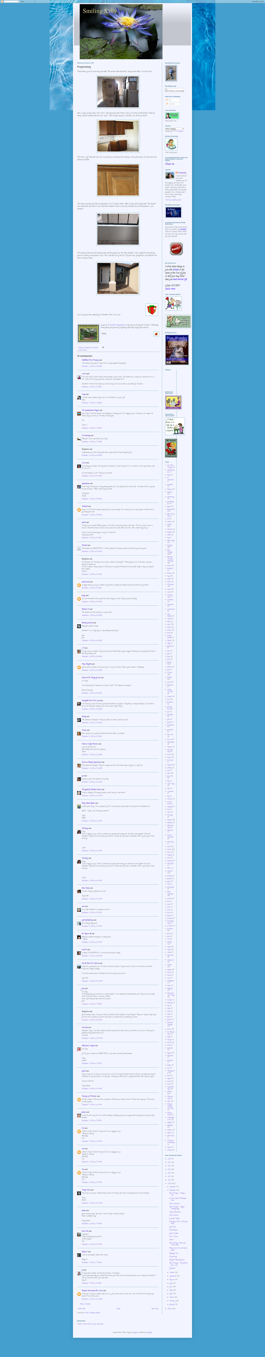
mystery (169, 855)
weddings (170, 1125)
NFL (169, 868)
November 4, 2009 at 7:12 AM (91, 387)
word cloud (170, 1136)
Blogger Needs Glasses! (176, 1260)
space (168, 1017)
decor (168, 624)
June (171, 1287)
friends (169, 696)
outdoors (84, 350)
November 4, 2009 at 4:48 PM (92, 851)
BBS (169, 535)
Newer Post (81, 1309)
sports (169, 1029)
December (173, 1187)
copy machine (169, 615)
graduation (170, 725)
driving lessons (169, 637)
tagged (169, 1053)
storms (169, 1042)
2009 (170, 1183)
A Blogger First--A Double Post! (178, 1222)
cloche (169, 592)
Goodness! (172, 1268)
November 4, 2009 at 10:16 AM (92, 656)
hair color (170, 734)
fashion (169, 667)
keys (168, 781)
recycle (169, 949)
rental (169, 952)
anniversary (170, 497)
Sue (83, 1128)
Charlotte (85, 1027)
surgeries (170, 1048)
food (168, 682)
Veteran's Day (170, 1097)
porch (169, 912)
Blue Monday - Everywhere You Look (178, 1264)
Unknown (85, 506)
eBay (168, 643)
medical (169, 820)
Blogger (149, 1332)
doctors (169, 630)
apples (169, 506)
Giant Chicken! (173, 1233)
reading (169, 942)
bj (82, 1270)
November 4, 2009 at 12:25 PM (92, 796)
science (169, 975)
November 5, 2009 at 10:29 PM (92, 1203)
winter (169, 1133)
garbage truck (169, 708)
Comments (171, 104)
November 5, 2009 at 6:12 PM (92, 1105)
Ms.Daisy (85, 828)
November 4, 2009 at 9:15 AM (91, 538)
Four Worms (173, 1236)
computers (170, 604)
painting (169, 876)
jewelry (169, 768)
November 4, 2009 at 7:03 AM (92, 366)
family (169, 662)
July (171, 1283)
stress (169, 1045)
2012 (169, 1173)
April (171, 1294)
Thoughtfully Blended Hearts (91, 789)
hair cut (169, 739)
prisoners (170, 926)
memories (170, 830)
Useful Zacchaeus (175, 1212)
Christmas (170, 584)
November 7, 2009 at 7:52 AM (92, 1262)
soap (168, 1014)
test (168, 1068)
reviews (169, 965)
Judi (83, 988)
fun (168, 699)
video (168, 1101)
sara (83, 906)
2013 (169, 1169)
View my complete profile (173, 200)
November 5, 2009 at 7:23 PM (92, 1141)
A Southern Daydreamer (116, 325)
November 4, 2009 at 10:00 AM (92, 615)
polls (168, 907)
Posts (170, 100)
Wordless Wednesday (171, 1141)
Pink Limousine (174, 1203)
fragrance (170, 685)
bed (168, 538)
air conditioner (170, 479)
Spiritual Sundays (170, 1023)
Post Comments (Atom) (93, 1313)
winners (169, 1130)
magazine (170, 806)
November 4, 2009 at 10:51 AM (92, 723)
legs (168, 796)
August (172, 1279)
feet (168, 670)
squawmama (85, 483)
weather (169, 1122)
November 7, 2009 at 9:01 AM (91, 1283)
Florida (169, 672)
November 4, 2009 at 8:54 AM (92, 476)
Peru (168, 884)
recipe (169, 947)
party (168, 881)
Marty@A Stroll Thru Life (91, 700)
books (168, 565)
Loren (84, 463)
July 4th (170, 776)
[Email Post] (102, 348)
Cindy (83, 394)
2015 (169, 1162)
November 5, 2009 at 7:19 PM (91, 1121)
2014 (169, 1166)
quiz (168, 936)
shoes (169, 985)
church (169, 589)
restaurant (170, 960)
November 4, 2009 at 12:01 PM (92, 782)
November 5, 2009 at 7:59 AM (92, 1004)
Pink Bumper (173, 1230)
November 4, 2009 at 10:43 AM (92, 709)
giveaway (170, 714)
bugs (168, 576)
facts (168, 654)
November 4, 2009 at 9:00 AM (92, 499)
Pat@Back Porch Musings (90, 360)
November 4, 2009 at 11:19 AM (92, 736)
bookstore (170, 568)
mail (168, 809)
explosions (170, 646)
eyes (168, 651)
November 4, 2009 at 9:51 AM (91, 588)
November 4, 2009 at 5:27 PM (92, 899)
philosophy (170, 887)
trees (168, 1084)
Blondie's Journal (87, 623)
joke (168, 773)
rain (168, 939)
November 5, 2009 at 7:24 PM (92, 1162)
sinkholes (170, 1003)
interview (170, 765)
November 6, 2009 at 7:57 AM (92, 1224)
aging (168, 475)
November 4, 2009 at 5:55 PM (92, 926)
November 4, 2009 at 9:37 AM (92, 551)
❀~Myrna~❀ (86, 933)
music (169, 852)
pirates (169, 898)
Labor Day (170, 784)
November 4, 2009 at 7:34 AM (92, 428)
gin (83, 776)
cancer (169, 579)
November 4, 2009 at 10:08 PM (92, 956)
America (169, 489)
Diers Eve (85, 1231)
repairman (170, 955)
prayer (169, 915)
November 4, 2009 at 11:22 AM (92, 755)
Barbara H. (85, 609)
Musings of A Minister (89, 1096)
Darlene (84, 545)
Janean (84, 1112)
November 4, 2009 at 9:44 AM (92, 574)
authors (169, 522)
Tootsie (84, 730)
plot (168, 901)
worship (169, 1150)
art (168, 519)
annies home (85, 582)
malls (169, 812)
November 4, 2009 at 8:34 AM (92, 455)
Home (118, 1309)
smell (169, 1011)
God (168, 719)
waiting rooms (169, 1114)
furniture (170, 702)
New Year (170, 863)
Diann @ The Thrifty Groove (91, 677)
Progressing (173, 1256)
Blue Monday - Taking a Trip (177, 1194)
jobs (168, 770)
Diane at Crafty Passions (90, 744)
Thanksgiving (171, 1072)
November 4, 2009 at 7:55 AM (92, 442)
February (173, 1301)
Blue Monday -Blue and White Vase (177, 1244)
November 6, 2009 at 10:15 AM (92, 1244)
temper (169, 1065)
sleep (168, 1008)
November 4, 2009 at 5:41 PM (92, 912)
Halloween (170, 742)
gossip (169, 722)
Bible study (171, 540)
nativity (169, 861)
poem (168, 904)
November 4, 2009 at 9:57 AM (92, 602)
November (173, 1190)
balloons (169, 529)
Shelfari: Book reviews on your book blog (90, 1324)
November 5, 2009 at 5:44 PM (92, 1089)
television (170, 1060)
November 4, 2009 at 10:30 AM (92, 670)
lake (168, 788)
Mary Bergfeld (87, 664)
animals (169, 492)
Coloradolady (86, 435)
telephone (170, 1056)
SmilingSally (182, 173)
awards (169, 524)
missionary (170, 842)
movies (169, 849)
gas (168, 712)
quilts (169, 933)
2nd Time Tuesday (170, 466)
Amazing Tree (173, 1253)
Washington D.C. (170, 1118)
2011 (169, 1176)
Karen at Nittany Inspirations (91, 762)
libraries (169, 799)
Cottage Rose (86, 1190)
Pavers (171, 1240)
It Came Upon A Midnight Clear (177, 1199)
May (171, 1290)
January (172, 1304)
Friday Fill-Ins (170, 691)
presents (169, 918)
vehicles (169, 1091)
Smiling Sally (100, 10)
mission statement (170, 836)
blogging (169, 545)
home (168, 754)
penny (83, 595)
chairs (169, 581)
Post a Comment (85, 1304)
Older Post (154, 1309)
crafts (169, 619)
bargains (169, 532)
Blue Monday (169, 551)
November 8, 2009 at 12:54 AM (92, 1299)
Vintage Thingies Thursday (170, 1106)
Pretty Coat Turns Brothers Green (178, 1249)
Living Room (169, 803)
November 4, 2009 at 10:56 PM (92, 981)
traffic (169, 1078)
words (169, 1147)
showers (169, 1000)
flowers (169, 677)
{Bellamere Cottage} (88, 1045)
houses (169, 757)
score (168, 978)
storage (169, 1039)
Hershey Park (170, 751)
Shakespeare (170, 982)
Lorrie (84, 374)
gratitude (170, 730)
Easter (169, 640)
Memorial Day (170, 826)
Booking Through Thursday (170, 559)
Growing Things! (174, 1218)
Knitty (84, 716)
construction (171, 609)
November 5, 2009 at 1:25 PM (92, 1063)
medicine (169, 822)
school (169, 972)
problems (170, 929)
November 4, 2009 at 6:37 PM (92, 942)
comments (170, 600)
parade (169, 878)
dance (168, 621)
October (172, 1272)
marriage (170, 815)
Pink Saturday (170, 893)
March (172, 1297)
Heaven (169, 747)
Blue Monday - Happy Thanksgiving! (176, 1208)
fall (168, 659)
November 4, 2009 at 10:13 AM (92, 640)
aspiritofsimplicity (87, 920)
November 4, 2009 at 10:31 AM (92, 693)
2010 (169, 1180)
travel (169, 1081)
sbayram (136, 1332)
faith (168, 656)
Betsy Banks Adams (88, 803)
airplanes (170, 484)
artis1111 (84, 949)
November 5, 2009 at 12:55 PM (92, 1038)
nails (168, 858)
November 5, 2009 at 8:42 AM (92, 1020)
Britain (169, 573)
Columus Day (170, 596)
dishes (169, 627)
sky (168, 1005)
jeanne (84, 522)
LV (83, 648)
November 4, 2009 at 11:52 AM (92, 768)
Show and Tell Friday (170, 994)
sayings (169, 969)
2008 (170, 1309)
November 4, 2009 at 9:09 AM (92, 515)
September (173, 1276)
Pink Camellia (173, 1215)
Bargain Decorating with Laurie (92, 1290)
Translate (180, 131)
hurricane (170, 760)
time (168, 1075)
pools (168, 910)
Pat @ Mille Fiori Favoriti (90, 963)
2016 (169, 1159)
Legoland (170, 791)
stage (168, 1037)
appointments (171, 510)
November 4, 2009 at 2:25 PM (92, 821)
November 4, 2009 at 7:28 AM (92, 403)
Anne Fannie (86, 888)
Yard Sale (172, 1227)
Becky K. (84, 1252)
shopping (170, 988)
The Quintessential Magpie (90, 410)
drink (168, 633)
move (168, 846)
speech (169, 1019)
